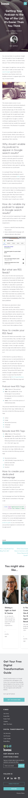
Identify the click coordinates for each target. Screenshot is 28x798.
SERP (18, 176)
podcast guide (6, 522)
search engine (6, 72)
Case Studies (7, 738)
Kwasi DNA (6, 716)
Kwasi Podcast (14, 783)
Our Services (7, 733)
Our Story (6, 713)
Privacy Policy (20, 793)
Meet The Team (8, 724)
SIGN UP (21, 765)
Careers (6, 721)
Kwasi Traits (7, 718)
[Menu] (25, 3)
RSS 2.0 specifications (18, 377)
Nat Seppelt (14, 46)
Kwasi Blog (6, 741)
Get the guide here (14, 699)
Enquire (14, 788)
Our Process (7, 736)
